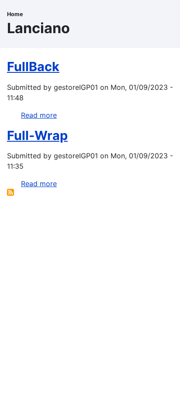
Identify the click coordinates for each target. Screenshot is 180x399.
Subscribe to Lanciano (10, 192)
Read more (39, 115)
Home (15, 14)
